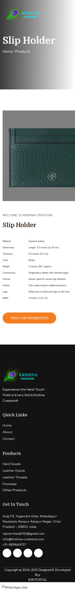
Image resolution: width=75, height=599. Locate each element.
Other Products (14, 490)
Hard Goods (12, 464)
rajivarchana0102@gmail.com (23, 533)
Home (8, 51)
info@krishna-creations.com (23, 539)
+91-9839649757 (14, 545)
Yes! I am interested (29, 318)
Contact (9, 439)
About (7, 432)
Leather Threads (15, 477)
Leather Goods (14, 471)
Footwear (10, 484)
